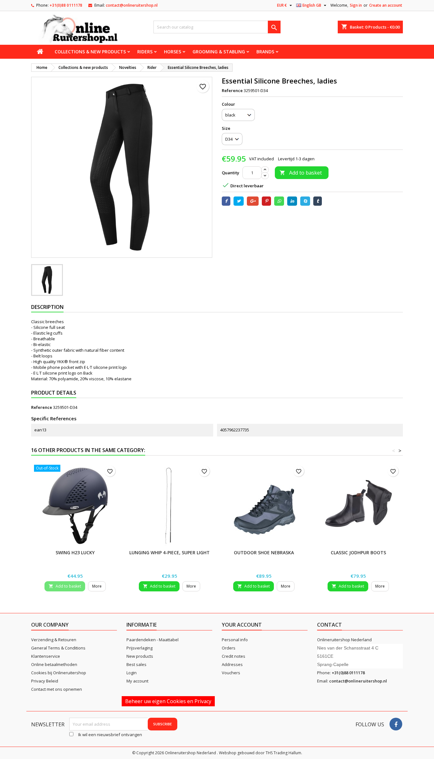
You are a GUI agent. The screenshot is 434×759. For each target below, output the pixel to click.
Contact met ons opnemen (56, 689)
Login (131, 673)
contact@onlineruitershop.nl (132, 5)
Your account (242, 624)
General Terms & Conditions (58, 648)
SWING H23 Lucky (75, 552)
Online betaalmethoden (54, 664)
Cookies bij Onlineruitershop (58, 673)
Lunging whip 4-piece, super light (169, 552)
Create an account (385, 5)
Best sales (136, 664)
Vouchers (231, 673)
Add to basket (301, 172)
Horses (172, 52)
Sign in (356, 5)
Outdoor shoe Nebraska (264, 552)
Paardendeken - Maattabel (152, 639)
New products (139, 656)
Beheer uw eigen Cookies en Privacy (168, 701)
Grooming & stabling (219, 52)
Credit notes (233, 656)
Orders (228, 648)
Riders (145, 52)
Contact (329, 624)
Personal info (235, 639)
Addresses (232, 664)
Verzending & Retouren (53, 639)
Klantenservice (45, 656)
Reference (232, 90)
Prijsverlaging (139, 648)
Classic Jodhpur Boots (358, 552)
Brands (265, 52)
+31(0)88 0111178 (66, 5)
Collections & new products (90, 52)
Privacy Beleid (44, 681)
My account (137, 681)
